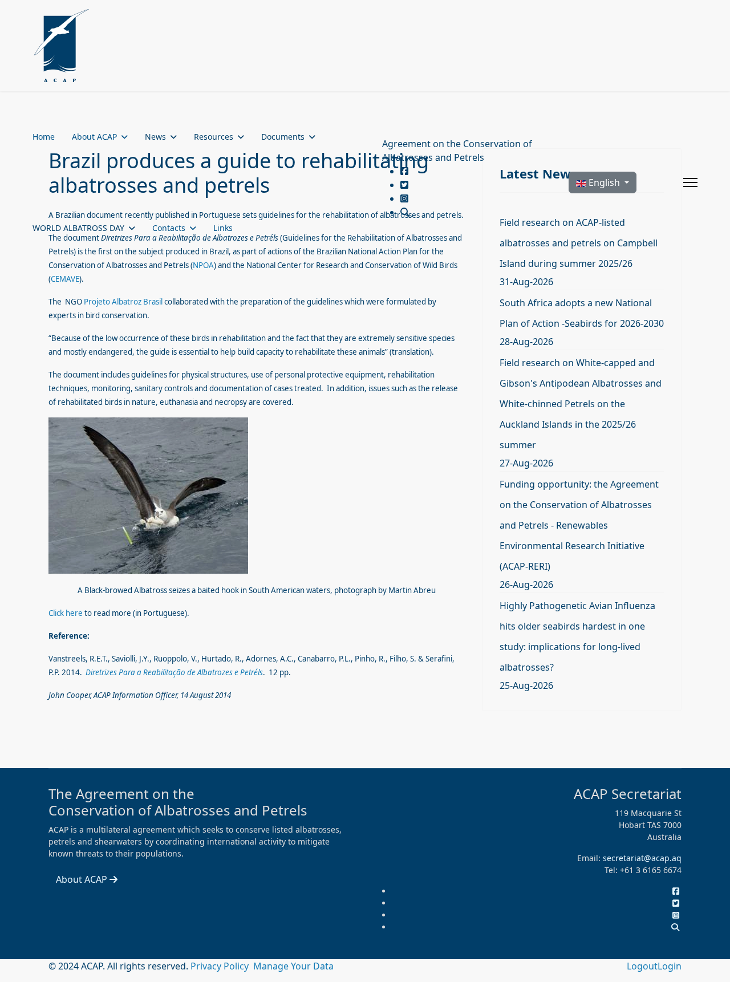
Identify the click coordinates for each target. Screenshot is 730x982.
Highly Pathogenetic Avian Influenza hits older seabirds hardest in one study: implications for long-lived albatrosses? (577, 636)
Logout (642, 966)
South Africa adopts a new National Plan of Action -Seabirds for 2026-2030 (582, 313)
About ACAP (94, 136)
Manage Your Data (293, 966)
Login (670, 966)
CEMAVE (65, 279)
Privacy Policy (220, 966)
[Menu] (690, 182)
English (604, 182)
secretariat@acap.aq (642, 858)
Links (223, 227)
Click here (65, 613)
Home (44, 136)
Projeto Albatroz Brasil (123, 302)
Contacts (168, 227)
